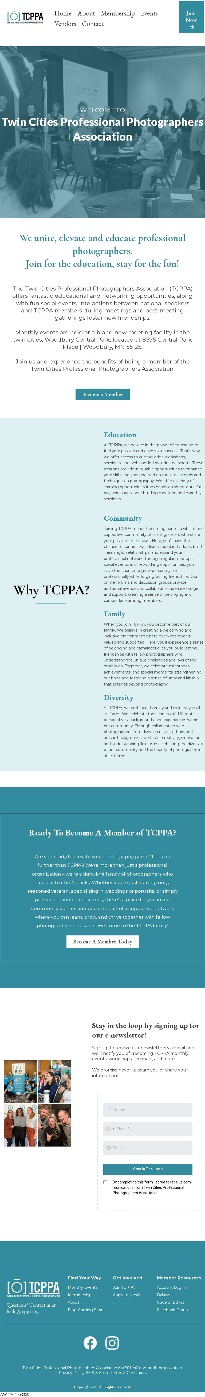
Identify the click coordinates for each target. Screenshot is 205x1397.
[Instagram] (112, 1343)
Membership (118, 13)
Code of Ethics (170, 1302)
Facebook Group (172, 1309)
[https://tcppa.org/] (25, 17)
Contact (93, 23)
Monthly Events (82, 1287)
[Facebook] (90, 1343)
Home (63, 13)
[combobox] (110, 1129)
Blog (72, 1309)
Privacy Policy (72, 1372)
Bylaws (163, 1294)
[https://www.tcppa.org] (33, 1288)
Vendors (65, 23)
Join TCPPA (124, 1287)
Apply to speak (126, 1294)
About (86, 13)
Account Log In (171, 1287)
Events (149, 13)
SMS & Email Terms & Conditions (116, 1372)
